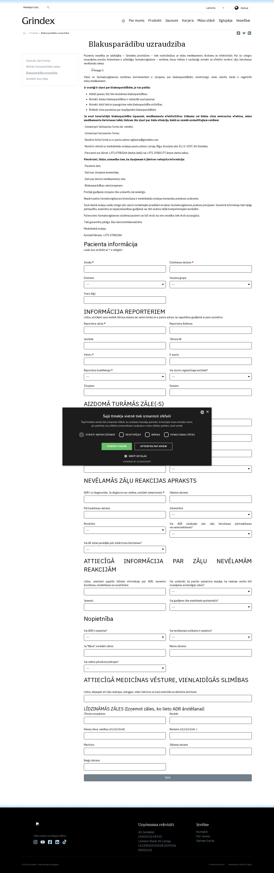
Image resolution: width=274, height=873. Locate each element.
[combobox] (202, 412)
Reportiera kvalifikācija (98, 370)
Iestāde (88, 339)
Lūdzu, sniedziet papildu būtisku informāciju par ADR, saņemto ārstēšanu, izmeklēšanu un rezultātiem (125, 583)
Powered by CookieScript (137, 461)
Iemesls (88, 600)
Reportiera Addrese (181, 323)
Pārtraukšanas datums (97, 508)
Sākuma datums (179, 492)
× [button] (207, 411)
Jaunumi (171, 20)
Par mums (136, 20)
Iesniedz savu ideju (37, 78)
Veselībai (243, 20)
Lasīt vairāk (176, 425)
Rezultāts (89, 523)
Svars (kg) (90, 293)
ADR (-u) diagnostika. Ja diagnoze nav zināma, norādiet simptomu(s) (124, 492)
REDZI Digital (246, 864)
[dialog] (137, 436)
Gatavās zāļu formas (38, 60)
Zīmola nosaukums (94, 713)
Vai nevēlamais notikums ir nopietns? (191, 630)
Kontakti (202, 832)
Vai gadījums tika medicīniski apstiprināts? (194, 600)
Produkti (154, 20)
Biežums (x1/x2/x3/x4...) (183, 729)
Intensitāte (176, 508)
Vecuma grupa (178, 278)
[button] (215, 8)
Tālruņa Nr (176, 339)
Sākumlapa (123, 20)
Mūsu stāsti (206, 20)
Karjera (188, 20)
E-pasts (174, 354)
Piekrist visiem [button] (116, 446)
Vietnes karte (205, 841)
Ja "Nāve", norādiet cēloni (98, 646)
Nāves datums (178, 646)
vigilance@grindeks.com (144, 139)
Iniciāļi (89, 262)
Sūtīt (168, 777)
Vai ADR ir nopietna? (95, 630)
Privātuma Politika (217, 864)
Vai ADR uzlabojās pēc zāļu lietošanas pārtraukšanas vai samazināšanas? (211, 525)
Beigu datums (92, 760)
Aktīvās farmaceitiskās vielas (43, 66)
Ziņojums (89, 386)
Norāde (174, 713)
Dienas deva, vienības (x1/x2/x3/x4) (104, 729)
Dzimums (89, 278)
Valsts (89, 354)
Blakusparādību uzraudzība (41, 72)
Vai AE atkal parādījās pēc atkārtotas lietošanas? (113, 543)
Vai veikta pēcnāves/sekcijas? (101, 662)
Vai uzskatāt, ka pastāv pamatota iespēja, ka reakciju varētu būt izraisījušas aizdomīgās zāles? (211, 583)
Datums (174, 386)
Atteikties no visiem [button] (153, 446)
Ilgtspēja (225, 20)
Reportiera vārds (95, 323)
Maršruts (89, 744)
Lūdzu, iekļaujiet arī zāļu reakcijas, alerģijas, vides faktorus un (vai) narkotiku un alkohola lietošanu (140, 692)
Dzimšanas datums (182, 262)
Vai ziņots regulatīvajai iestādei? (189, 370)
